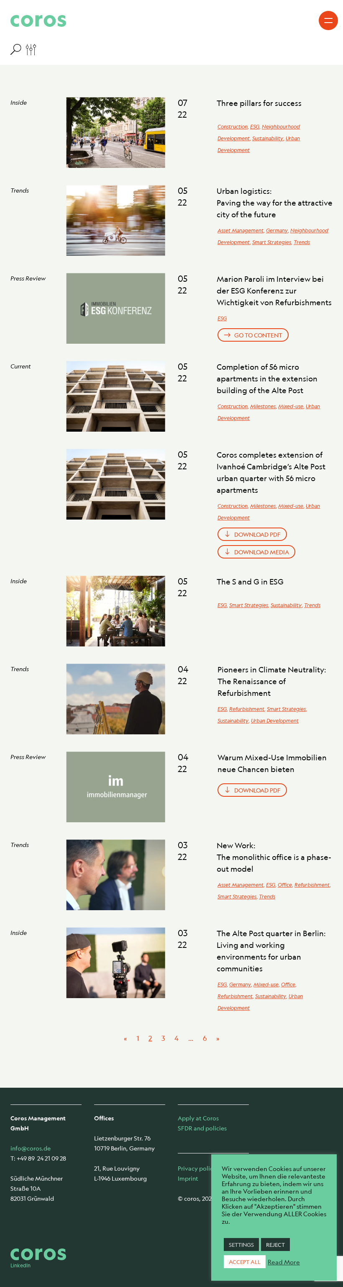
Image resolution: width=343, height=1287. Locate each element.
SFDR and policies (202, 1128)
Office (285, 884)
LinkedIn (20, 1265)
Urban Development (275, 720)
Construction (233, 126)
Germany (277, 230)
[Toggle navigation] (328, 20)
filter (23, 49)
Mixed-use (290, 406)
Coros (38, 21)
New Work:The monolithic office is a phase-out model (274, 857)
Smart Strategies (271, 242)
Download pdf (257, 534)
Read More (284, 1262)
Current (20, 366)
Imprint (188, 1178)
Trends (19, 190)
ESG (254, 126)
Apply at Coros (198, 1118)
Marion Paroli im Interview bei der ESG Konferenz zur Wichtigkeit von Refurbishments (274, 290)
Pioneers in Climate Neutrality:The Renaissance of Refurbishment (272, 681)
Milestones (263, 406)
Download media (261, 552)
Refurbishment (246, 708)
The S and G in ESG (250, 581)
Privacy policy (197, 1168)
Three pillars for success (259, 103)
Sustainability (267, 138)
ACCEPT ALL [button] (245, 1261)
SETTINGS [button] (241, 1244)
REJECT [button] (275, 1244)
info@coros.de (30, 1148)
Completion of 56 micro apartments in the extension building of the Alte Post (267, 378)
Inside (18, 102)
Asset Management (241, 230)
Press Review (28, 278)
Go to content (258, 335)
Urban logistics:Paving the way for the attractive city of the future (275, 202)
